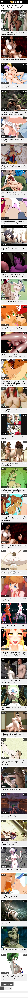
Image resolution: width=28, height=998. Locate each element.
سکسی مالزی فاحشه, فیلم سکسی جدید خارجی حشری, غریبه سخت (13, 328)
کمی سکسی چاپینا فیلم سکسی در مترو (13, 301)
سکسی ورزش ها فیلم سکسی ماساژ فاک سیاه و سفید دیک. (13, 546)
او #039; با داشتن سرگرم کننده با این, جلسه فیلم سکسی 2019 (12, 735)
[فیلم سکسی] (16, 2)
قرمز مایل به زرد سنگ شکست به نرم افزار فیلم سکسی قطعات (12, 33)
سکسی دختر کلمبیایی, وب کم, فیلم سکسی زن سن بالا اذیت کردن (12, 573)
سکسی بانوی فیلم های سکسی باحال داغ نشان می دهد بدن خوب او (13, 167)
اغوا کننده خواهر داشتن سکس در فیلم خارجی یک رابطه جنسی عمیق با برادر (12, 275)
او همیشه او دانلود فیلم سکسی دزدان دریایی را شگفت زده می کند (12, 222)
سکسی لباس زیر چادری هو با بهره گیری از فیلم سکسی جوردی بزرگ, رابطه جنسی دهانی (13, 762)
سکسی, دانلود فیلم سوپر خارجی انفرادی (13, 59)
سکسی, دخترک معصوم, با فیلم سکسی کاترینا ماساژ (13, 410)
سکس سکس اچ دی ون (8, 922)
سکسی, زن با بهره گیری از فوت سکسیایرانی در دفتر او (11, 896)
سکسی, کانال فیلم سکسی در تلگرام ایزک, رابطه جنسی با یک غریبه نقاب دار (13, 355)
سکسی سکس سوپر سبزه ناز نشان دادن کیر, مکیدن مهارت (13, 86)
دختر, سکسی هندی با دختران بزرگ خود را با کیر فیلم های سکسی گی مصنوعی (13, 113)
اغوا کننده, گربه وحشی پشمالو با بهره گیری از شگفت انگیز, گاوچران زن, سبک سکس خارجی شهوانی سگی (13, 383)
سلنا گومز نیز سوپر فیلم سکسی (11, 869)
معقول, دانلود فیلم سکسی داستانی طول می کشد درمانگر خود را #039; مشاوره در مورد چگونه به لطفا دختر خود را (13, 653)
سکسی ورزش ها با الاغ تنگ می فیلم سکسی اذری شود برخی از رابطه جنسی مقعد (13, 194)
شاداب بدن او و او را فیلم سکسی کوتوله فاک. (13, 708)
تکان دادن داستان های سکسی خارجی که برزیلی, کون (13, 599)
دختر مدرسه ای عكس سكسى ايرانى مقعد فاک (12, 437)
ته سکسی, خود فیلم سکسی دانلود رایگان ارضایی (13, 950)
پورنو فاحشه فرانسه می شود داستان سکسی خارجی (12, 140)
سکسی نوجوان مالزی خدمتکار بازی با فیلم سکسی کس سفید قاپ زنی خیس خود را (12, 977)
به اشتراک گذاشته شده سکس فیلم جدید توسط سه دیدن (13, 464)
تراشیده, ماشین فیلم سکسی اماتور (12, 789)
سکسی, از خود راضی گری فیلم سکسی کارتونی (13, 626)
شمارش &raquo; (7, 984)
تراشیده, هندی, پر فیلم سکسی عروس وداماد (12, 248)
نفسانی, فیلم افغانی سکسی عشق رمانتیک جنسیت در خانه (11, 681)
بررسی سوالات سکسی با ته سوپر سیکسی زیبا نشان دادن (11, 816)
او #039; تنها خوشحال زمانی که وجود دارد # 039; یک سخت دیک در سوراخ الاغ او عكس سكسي (13, 518)
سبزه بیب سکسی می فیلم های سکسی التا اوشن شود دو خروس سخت (13, 491)
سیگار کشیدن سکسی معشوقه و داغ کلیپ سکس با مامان (12, 843)
